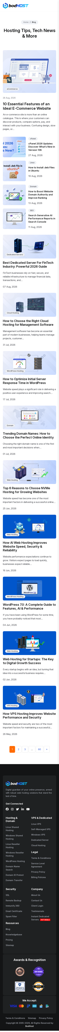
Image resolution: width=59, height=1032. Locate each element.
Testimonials (37, 911)
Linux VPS (36, 824)
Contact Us (36, 900)
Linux (32, 163)
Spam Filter (11, 916)
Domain (33, 186)
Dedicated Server (40, 840)
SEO (32, 210)
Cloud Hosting (13, 313)
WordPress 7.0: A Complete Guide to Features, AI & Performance (29, 606)
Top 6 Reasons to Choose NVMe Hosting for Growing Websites (26, 490)
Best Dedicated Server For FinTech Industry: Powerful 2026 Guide (28, 264)
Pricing (9, 940)
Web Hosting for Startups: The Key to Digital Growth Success (28, 661)
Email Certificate (14, 911)
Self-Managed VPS (40, 829)
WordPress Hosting (15, 371)
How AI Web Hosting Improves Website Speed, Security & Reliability (25, 546)
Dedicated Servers (15, 255)
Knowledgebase (14, 934)
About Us (35, 895)
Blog (8, 929)
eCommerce (12, 89)
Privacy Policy (38, 872)
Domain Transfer (14, 880)
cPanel (33, 139)
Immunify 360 (12, 906)
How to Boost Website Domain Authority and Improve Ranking (40, 194)
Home (25, 22)
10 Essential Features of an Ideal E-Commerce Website (27, 106)
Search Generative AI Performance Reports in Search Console (41, 218)
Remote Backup (13, 900)
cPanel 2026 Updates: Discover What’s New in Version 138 (41, 146)
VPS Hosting (12, 706)
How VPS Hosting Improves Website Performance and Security (29, 715)
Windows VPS (38, 834)
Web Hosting (12, 480)
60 (39, 749)
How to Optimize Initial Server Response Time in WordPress (24, 381)
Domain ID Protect (15, 875)
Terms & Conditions (41, 858)
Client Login (37, 906)
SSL (7, 895)
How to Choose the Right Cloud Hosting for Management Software (28, 322)
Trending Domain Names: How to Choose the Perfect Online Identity (28, 435)
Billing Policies (38, 877)
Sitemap (10, 945)
